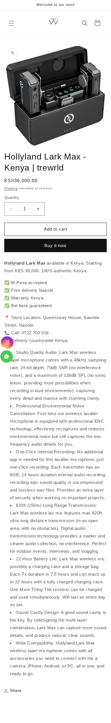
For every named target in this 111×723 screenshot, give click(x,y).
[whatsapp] (7, 356)
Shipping (11, 188)
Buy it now (55, 245)
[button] (11, 23)
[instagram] (6, 342)
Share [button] (16, 690)
